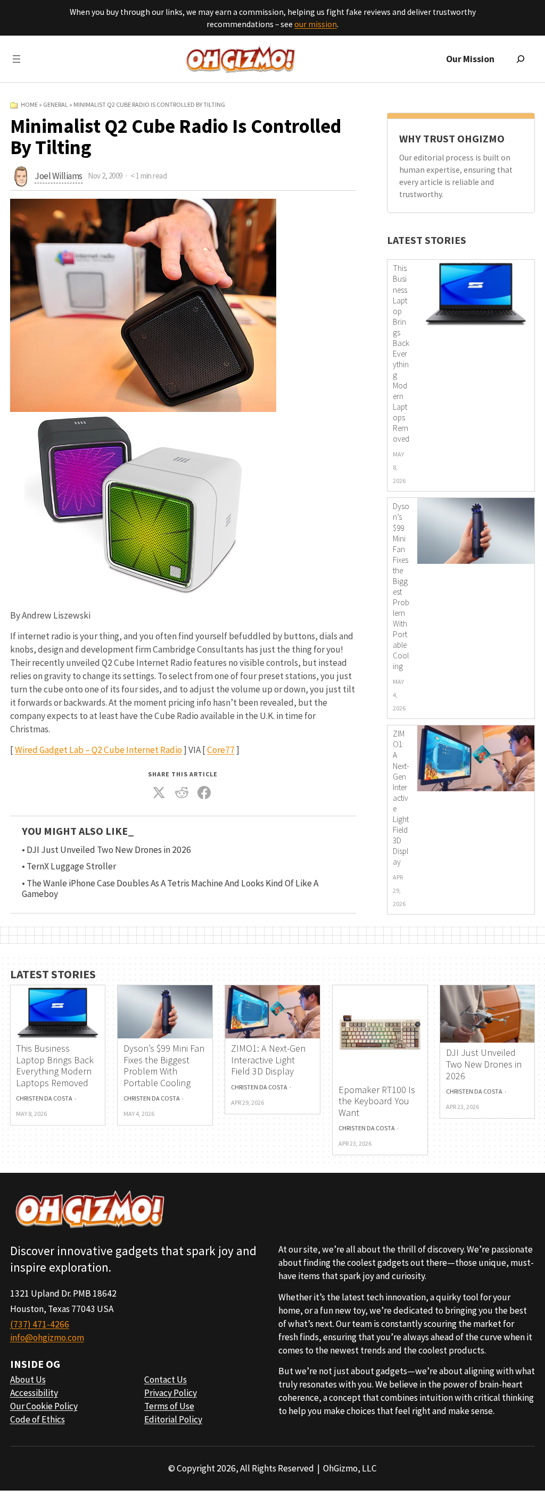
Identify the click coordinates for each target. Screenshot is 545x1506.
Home (29, 104)
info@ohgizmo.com (47, 1337)
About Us (28, 1379)
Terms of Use (169, 1406)
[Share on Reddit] (181, 793)
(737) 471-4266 (39, 1324)
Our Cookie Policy (44, 1406)
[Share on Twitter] (159, 793)
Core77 (221, 750)
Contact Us (165, 1379)
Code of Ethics (37, 1419)
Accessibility (34, 1393)
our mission (315, 24)
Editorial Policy (173, 1419)
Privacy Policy (170, 1393)
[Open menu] (16, 59)
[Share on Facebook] (204, 793)
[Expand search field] (520, 59)
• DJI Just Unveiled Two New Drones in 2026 (106, 850)
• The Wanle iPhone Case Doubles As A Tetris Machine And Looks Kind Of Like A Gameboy (170, 889)
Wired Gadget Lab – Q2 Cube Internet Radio (98, 750)
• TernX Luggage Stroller (69, 866)
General (55, 104)
